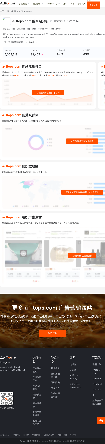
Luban (26, 435)
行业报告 (55, 368)
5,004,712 (11, 54)
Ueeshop (36, 435)
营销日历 (81, 3)
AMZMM (16, 435)
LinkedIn (96, 378)
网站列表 (11, 11)
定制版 (73, 369)
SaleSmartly (49, 435)
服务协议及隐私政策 (75, 441)
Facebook (97, 384)
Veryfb (73, 435)
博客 (72, 3)
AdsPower (62, 435)
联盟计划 (96, 364)
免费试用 (93, 5)
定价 (65, 3)
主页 (2, 11)
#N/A (60, 54)
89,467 (35, 54)
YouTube (96, 389)
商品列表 (55, 388)
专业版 (73, 364)
